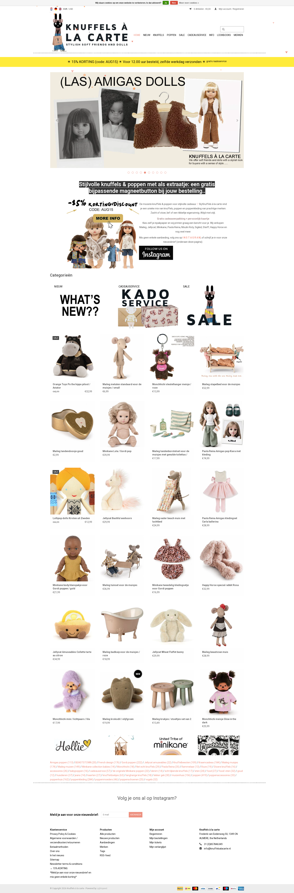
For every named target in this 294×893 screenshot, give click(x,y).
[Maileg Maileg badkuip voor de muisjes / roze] (122, 624)
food (212, 771)
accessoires (59, 771)
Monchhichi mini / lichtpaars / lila (71, 719)
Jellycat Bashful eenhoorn (117, 518)
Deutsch (55, 9)
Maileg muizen (69, 766)
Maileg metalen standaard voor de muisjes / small (122, 386)
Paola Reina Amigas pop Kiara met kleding (221, 453)
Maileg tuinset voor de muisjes (120, 585)
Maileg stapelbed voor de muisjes (221, 384)
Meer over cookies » (189, 3)
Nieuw (146, 35)
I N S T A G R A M (192, 237)
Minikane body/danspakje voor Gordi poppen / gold (70, 587)
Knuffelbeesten (185, 762)
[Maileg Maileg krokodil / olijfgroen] (122, 691)
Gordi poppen (132, 762)
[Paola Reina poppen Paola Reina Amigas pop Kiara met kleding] (221, 424)
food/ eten (227, 771)
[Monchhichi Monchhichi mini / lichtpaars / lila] (72, 691)
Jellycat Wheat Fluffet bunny (168, 652)
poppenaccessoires (222, 775)
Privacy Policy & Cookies (63, 834)
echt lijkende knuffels (179, 771)
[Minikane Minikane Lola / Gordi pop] (122, 424)
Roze (206, 766)
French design (109, 762)
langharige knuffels (139, 775)
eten (200, 771)
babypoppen (79, 771)
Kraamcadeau (209, 762)
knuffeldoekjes (113, 775)
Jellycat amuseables (157, 762)
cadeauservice (100, 771)
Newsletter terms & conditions (66, 864)
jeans (80, 775)
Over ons (55, 851)
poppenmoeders (106, 779)
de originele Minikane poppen (131, 771)
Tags (102, 851)
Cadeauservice (197, 35)
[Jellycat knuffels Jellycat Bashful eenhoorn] (122, 491)
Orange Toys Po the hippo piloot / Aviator (71, 386)
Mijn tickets (156, 842)
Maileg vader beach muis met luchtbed (168, 520)
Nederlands (51, 9)
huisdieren (64, 775)
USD (71, 9)
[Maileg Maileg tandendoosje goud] (72, 424)
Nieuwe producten (109, 838)
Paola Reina (170, 766)
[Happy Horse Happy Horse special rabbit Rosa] (221, 558)
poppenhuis (59, 779)
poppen (200, 775)
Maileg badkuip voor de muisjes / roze (121, 654)
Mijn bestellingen (159, 838)
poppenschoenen (132, 779)
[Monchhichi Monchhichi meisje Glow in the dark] (221, 691)
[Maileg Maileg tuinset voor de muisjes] (122, 558)
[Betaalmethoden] (180, 888)
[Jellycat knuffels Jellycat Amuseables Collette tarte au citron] (72, 624)
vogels (152, 779)
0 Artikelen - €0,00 (202, 9)
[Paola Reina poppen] (240, 745)
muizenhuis (181, 775)
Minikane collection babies (98, 766)
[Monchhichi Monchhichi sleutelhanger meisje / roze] (172, 357)
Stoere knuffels (225, 766)
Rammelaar (190, 766)
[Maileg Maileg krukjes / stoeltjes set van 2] (172, 691)
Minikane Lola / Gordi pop (117, 451)
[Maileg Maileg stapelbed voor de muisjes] (221, 357)
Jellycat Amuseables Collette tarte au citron (72, 654)
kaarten (94, 775)
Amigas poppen (61, 762)
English (60, 9)
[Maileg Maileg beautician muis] (221, 624)
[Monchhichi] (192, 745)
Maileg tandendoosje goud (68, 451)
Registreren (156, 834)
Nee (174, 3)
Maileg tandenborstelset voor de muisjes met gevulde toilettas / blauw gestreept (170, 453)
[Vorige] (56, 120)
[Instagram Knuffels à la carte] (241, 814)
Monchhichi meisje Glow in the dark (219, 721)
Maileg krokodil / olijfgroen (118, 719)
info (211, 35)
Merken (238, 35)
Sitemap (54, 859)
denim (157, 771)
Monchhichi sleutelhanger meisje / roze (171, 386)
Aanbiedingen (107, 842)
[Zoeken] (222, 29)
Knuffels (158, 35)
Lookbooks (224, 35)
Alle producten (108, 834)
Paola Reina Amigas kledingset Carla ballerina (219, 520)
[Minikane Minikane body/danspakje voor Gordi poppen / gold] (72, 558)
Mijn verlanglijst (158, 847)
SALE (182, 35)
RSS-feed (105, 855)
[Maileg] (95, 745)
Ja (166, 3)
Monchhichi (125, 766)
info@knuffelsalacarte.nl (217, 848)
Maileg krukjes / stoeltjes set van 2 (171, 719)
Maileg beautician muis (215, 652)
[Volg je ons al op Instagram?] (147, 253)
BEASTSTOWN (85, 762)
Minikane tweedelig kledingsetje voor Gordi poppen (170, 587)
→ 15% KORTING (59, 868)
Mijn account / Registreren (231, 9)
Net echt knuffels (148, 766)
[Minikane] (143, 745)
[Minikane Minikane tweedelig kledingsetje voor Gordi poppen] (172, 558)
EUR (65, 9)
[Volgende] (237, 120)
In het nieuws (57, 855)
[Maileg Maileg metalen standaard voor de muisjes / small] (122, 357)
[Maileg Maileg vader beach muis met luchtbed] (172, 491)
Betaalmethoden (59, 847)
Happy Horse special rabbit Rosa (220, 585)
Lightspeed (102, 888)
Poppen (171, 35)
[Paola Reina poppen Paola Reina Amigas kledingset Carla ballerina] (221, 491)
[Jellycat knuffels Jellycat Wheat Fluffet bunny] (172, 624)
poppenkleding (82, 779)
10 (165, 173)
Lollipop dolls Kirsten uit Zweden (71, 518)
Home (137, 35)
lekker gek (162, 775)
